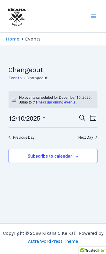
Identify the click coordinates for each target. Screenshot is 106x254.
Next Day (85, 137)
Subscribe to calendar (50, 156)
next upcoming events (57, 102)
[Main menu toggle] (93, 16)
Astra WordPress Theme (53, 241)
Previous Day (23, 137)
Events (15, 77)
